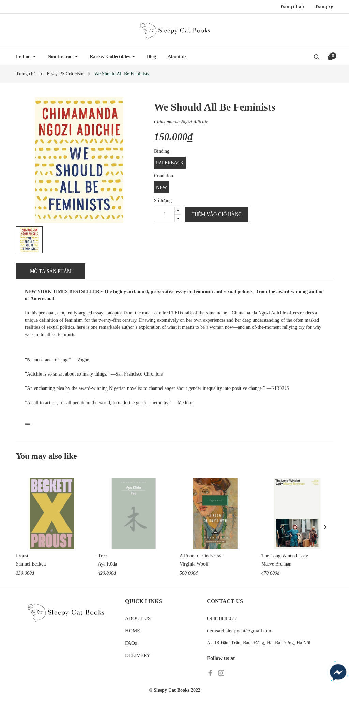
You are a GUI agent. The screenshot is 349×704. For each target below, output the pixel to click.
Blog (151, 56)
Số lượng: (163, 200)
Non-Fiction (61, 56)
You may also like (46, 456)
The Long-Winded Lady (284, 555)
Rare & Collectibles (110, 56)
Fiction (24, 56)
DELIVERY (137, 655)
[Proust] (52, 513)
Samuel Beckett (31, 564)
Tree (102, 555)
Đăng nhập (292, 6)
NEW (161, 187)
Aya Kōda (107, 564)
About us (177, 56)
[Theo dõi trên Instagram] (221, 672)
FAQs (131, 643)
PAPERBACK (170, 162)
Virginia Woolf (194, 564)
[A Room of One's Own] (215, 513)
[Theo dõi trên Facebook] (211, 672)
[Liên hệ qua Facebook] (338, 672)
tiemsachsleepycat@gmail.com (240, 630)
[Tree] (133, 513)
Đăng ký (324, 6)
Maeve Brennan (276, 564)
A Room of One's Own (202, 555)
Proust (22, 555)
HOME (132, 630)
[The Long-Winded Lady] (297, 513)
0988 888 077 (222, 618)
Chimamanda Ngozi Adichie (181, 121)
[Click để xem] (79, 160)
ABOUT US (138, 618)
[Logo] (174, 31)
